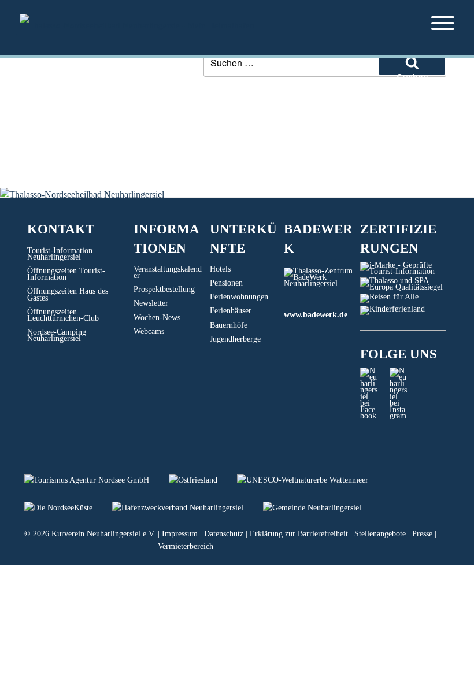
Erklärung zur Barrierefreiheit (299, 533)
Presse (422, 533)
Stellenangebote (380, 533)
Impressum (180, 533)
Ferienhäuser (230, 310)
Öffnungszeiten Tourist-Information (66, 273)
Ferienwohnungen (239, 296)
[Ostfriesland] (203, 480)
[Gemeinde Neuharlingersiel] (321, 507)
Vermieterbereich (185, 546)
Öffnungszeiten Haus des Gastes (67, 294)
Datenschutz (223, 533)
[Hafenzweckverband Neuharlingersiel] (187, 507)
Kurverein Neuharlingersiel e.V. (103, 533)
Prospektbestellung (164, 289)
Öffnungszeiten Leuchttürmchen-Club (63, 315)
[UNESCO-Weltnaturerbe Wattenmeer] (311, 480)
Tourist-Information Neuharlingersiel (59, 253)
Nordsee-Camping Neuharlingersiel (56, 335)
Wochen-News (157, 317)
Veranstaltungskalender (168, 272)
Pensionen (226, 283)
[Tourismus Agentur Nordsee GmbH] (96, 480)
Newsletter (151, 303)
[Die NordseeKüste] (68, 507)
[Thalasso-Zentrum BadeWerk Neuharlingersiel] (322, 283)
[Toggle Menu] (442, 23)
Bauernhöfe (228, 325)
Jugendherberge (235, 339)
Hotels (220, 269)
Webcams (149, 331)
